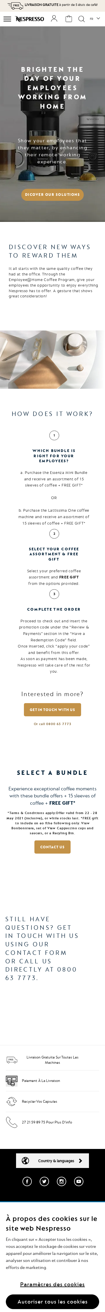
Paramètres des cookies (52, 1284)
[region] (52, 1257)
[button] (95, 19)
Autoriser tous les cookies (53, 1301)
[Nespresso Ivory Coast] (30, 19)
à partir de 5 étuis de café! (61, 5)
